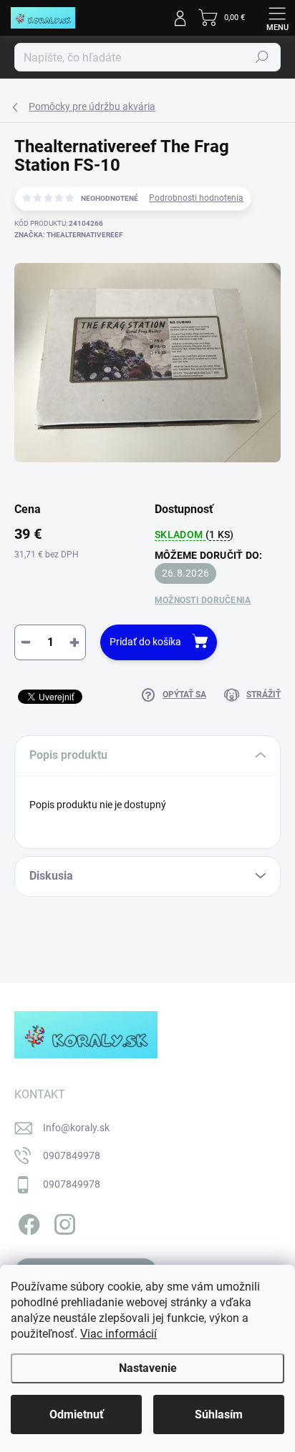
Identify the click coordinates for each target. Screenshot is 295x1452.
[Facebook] (26, 1221)
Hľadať (262, 57)
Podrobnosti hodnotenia (196, 198)
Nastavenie (148, 1368)
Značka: (68, 235)
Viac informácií (118, 1334)
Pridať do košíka (145, 641)
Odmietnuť (76, 1414)
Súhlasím (219, 1414)
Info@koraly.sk (76, 1127)
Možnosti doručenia (203, 600)
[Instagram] (62, 1221)
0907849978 (71, 1155)
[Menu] (277, 18)
